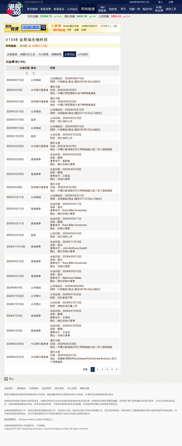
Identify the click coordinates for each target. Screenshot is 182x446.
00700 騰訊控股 (71, 26)
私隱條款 (34, 388)
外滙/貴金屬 (159, 9)
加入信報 (72, 388)
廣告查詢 (59, 388)
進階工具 (171, 9)
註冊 (171, 2)
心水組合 (72, 9)
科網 (83, 29)
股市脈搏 (32, 9)
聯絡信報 (84, 388)
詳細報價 (12, 54)
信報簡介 (9, 388)
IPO (123, 9)
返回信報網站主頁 (34, 2)
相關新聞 (56, 54)
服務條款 (22, 388)
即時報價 (88, 9)
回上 (11, 378)
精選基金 (59, 9)
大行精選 (43, 54)
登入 (160, 2)
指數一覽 (134, 9)
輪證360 (147, 9)
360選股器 (102, 9)
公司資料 (83, 54)
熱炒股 (113, 9)
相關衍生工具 (27, 54)
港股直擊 (45, 9)
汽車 (69, 29)
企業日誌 (70, 54)
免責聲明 (47, 388)
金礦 (76, 29)
